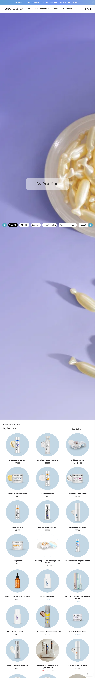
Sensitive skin (50, 225)
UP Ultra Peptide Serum (47, 460)
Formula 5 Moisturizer (17, 493)
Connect (56, 9)
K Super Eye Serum (17, 460)
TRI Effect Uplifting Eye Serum (78, 561)
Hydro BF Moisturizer (78, 493)
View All (12, 225)
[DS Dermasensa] (14, 8)
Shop (28, 9)
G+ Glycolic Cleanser (78, 527)
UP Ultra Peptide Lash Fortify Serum (77, 597)
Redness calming (68, 225)
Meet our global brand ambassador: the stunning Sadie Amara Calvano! (48, 2)
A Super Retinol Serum (47, 527)
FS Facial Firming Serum (17, 665)
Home (5, 424)
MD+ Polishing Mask (77, 632)
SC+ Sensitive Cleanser (78, 665)
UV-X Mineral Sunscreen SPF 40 (47, 632)
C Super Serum (47, 493)
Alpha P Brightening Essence (17, 596)
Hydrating (84, 225)
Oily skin (24, 225)
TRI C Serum (17, 527)
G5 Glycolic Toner (47, 596)
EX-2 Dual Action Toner (17, 632)
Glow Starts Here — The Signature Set (47, 666)
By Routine (16, 424)
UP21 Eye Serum (77, 460)
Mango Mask (17, 561)
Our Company (41, 9)
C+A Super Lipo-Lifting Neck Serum (47, 562)
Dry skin (35, 225)
